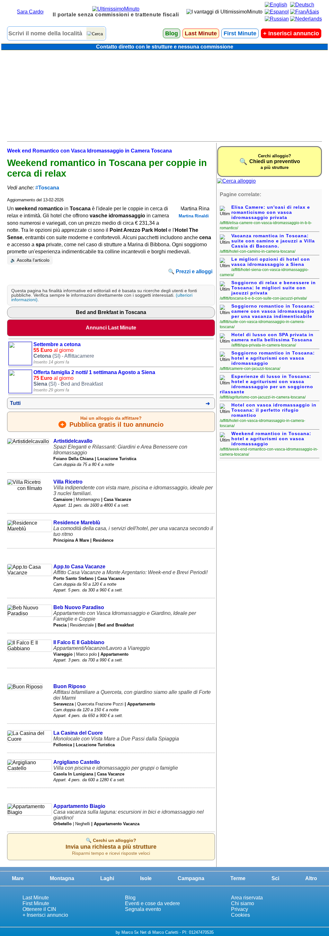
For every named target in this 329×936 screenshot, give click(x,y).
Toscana (48, 187)
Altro (311, 878)
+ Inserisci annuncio (45, 915)
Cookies (240, 915)
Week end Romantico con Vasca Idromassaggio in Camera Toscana (89, 150)
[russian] (277, 19)
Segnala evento (143, 909)
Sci (275, 878)
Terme (237, 878)
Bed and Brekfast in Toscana (111, 312)
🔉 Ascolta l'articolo (29, 260)
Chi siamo (242, 903)
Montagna (62, 878)
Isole (146, 878)
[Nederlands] (306, 19)
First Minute (240, 33)
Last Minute (201, 33)
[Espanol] (277, 12)
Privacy (239, 909)
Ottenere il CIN (39, 909)
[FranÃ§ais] (304, 12)
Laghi (107, 878)
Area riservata (247, 897)
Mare (18, 878)
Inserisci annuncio (291, 33)
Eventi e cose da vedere (152, 903)
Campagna (191, 878)
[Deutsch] (302, 5)
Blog (171, 33)
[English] (276, 5)
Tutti (15, 403)
